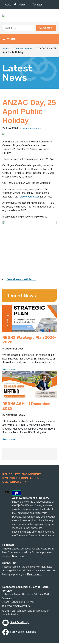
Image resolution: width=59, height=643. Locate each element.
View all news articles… (21, 279)
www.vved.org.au (29, 196)
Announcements (32, 128)
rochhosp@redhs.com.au (16, 605)
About (8, 4)
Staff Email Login (19, 622)
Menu (11, 39)
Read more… (19, 556)
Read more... (9, 369)
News (22, 4)
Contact (37, 4)
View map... (9, 598)
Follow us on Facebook (23, 631)
